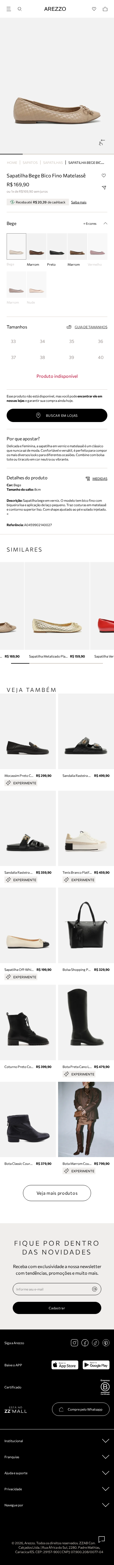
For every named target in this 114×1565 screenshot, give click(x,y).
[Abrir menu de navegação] (10, 8)
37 (13, 357)
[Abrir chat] (102, 1539)
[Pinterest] (106, 1342)
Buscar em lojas (62, 415)
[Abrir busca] (20, 9)
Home (12, 162)
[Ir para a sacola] (105, 9)
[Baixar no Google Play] (96, 1364)
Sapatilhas (53, 162)
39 (71, 357)
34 (42, 341)
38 (42, 357)
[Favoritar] (103, 175)
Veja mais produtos (57, 1193)
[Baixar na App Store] (64, 1364)
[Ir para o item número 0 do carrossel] (20, 663)
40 (100, 357)
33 (13, 341)
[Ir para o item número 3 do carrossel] (75, 663)
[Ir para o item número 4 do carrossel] (94, 663)
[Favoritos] (94, 9)
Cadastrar (57, 1308)
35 (71, 341)
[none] (94, 1289)
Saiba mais (78, 202)
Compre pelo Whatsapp (85, 1409)
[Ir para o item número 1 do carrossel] (38, 663)
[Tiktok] (95, 1342)
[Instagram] (74, 1342)
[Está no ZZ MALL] (15, 1409)
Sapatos (30, 162)
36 (100, 341)
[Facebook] (85, 1342)
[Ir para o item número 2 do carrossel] (57, 663)
